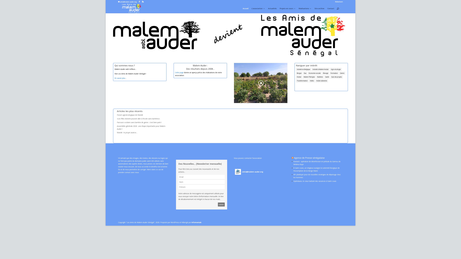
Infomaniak (196, 222)
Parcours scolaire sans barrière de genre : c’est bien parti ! (139, 122)
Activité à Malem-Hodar (321, 69)
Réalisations (304, 9)
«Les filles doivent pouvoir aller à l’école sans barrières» (138, 119)
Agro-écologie (336, 69)
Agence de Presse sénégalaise (309, 157)
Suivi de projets (336, 77)
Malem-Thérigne (309, 77)
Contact (330, 9)
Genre (342, 73)
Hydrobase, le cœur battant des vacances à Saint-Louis (314, 181)
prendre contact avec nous (128, 172)
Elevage (325, 73)
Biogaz (299, 73)
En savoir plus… (121, 78)
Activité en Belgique (303, 69)
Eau (305, 73)
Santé (327, 77)
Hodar (299, 77)
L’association (257, 9)
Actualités (272, 9)
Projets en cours (286, 9)
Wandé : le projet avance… (127, 132)
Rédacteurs (339, 2)
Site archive (319, 9)
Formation (334, 73)
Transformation (302, 81)
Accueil (246, 9)
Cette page (179, 72)
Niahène (320, 77)
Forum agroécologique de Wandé (130, 115)
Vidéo (312, 81)
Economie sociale (315, 73)
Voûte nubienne (321, 81)
